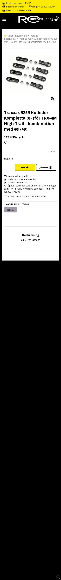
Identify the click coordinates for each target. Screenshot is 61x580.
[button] (46, 19)
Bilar (10, 35)
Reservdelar (21, 35)
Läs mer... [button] (52, 151)
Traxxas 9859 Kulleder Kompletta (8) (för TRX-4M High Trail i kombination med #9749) (30, 40)
